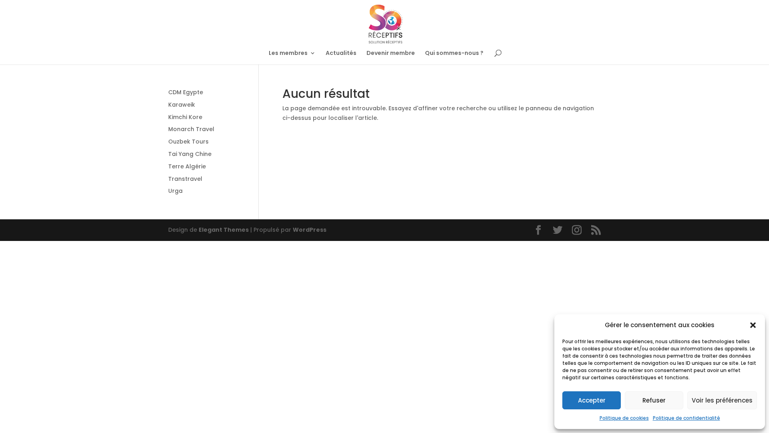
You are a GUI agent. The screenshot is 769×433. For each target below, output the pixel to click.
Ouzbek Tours (188, 142)
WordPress (309, 230)
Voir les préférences (722, 400)
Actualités (341, 53)
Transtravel (185, 179)
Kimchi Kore (185, 117)
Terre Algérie (187, 166)
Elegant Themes (224, 230)
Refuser (654, 400)
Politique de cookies (624, 418)
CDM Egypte (185, 92)
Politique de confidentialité (686, 418)
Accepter (592, 400)
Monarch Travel (191, 129)
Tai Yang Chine (189, 154)
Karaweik (181, 105)
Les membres (288, 53)
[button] (753, 325)
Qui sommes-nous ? (454, 53)
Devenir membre (390, 53)
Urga (175, 191)
